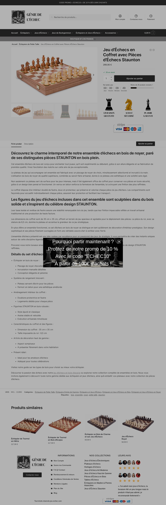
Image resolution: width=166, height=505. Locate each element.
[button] (119, 241)
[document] (83, 252)
